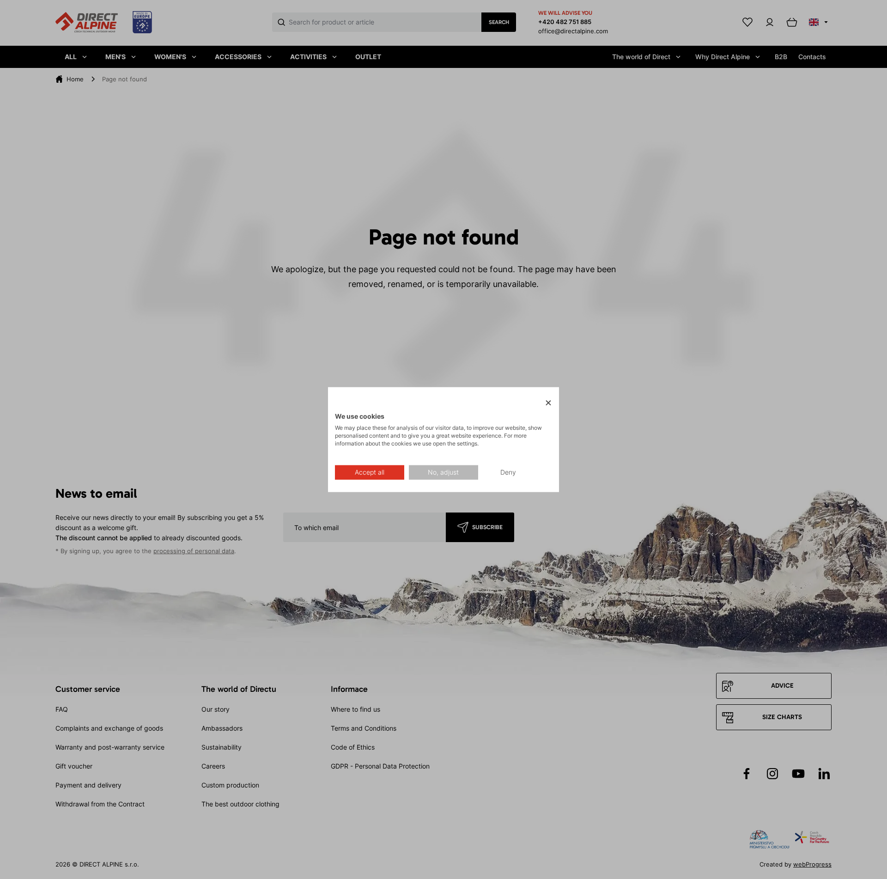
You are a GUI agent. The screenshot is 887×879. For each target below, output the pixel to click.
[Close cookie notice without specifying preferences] (548, 403)
